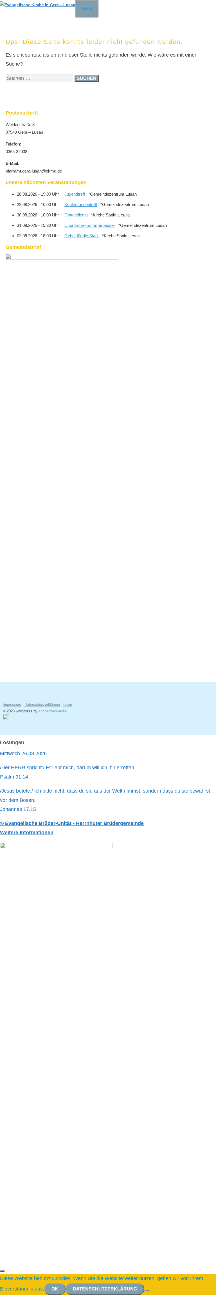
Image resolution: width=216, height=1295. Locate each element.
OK (54, 1289)
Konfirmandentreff (80, 204)
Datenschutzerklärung (42, 705)
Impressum (12, 705)
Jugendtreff (74, 194)
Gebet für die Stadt (81, 235)
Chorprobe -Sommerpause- (89, 225)
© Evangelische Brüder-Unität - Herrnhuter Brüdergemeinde (72, 823)
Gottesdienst (76, 215)
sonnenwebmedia (53, 711)
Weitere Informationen (26, 832)
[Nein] (146, 1290)
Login (67, 705)
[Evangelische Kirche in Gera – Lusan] (37, 5)
